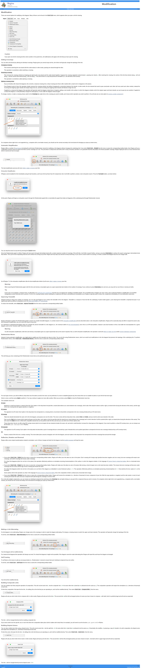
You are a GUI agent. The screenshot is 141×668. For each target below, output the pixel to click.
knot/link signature (69, 440)
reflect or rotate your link (109, 331)
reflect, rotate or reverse (29, 168)
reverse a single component (115, 94)
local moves (18, 148)
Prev (3, 8)
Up (70, 667)
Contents (70, 666)
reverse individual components (128, 331)
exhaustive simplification (69, 320)
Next (138, 8)
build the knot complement (45, 292)
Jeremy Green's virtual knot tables (117, 461)
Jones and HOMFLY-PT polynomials (37, 301)
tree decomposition (74, 324)
